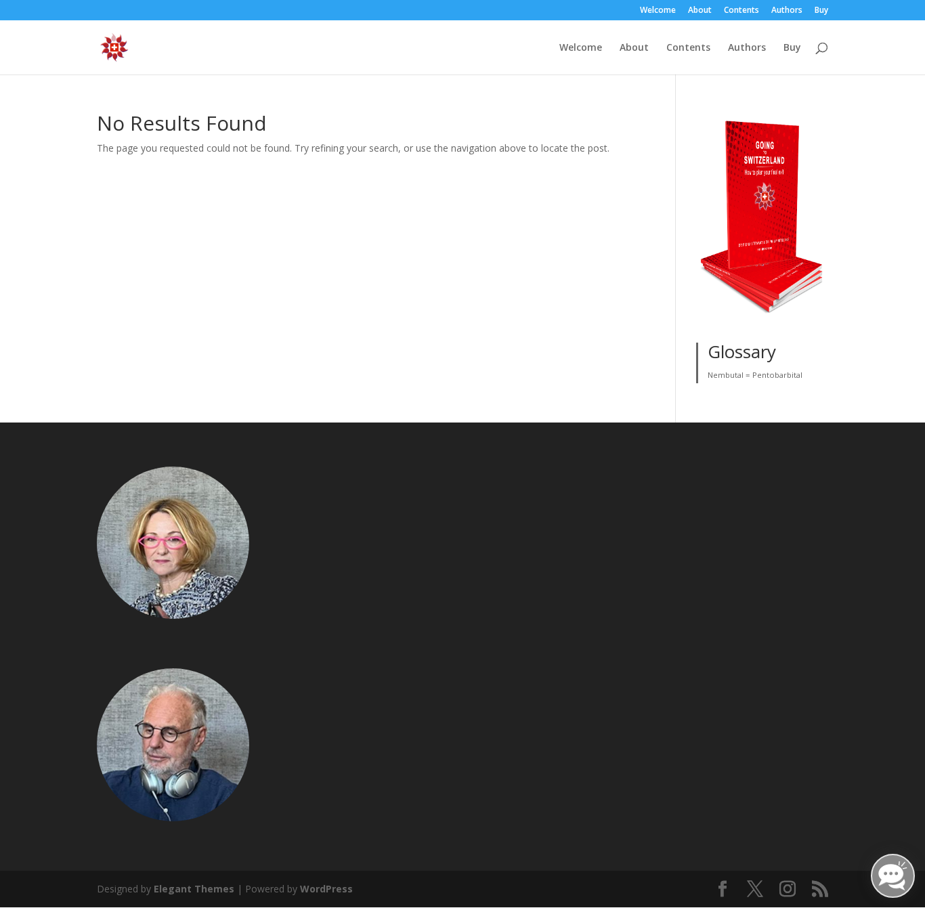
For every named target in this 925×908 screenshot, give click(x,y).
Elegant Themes (194, 888)
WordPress (326, 888)
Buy (821, 11)
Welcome (658, 11)
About (700, 11)
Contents (741, 11)
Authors (786, 11)
